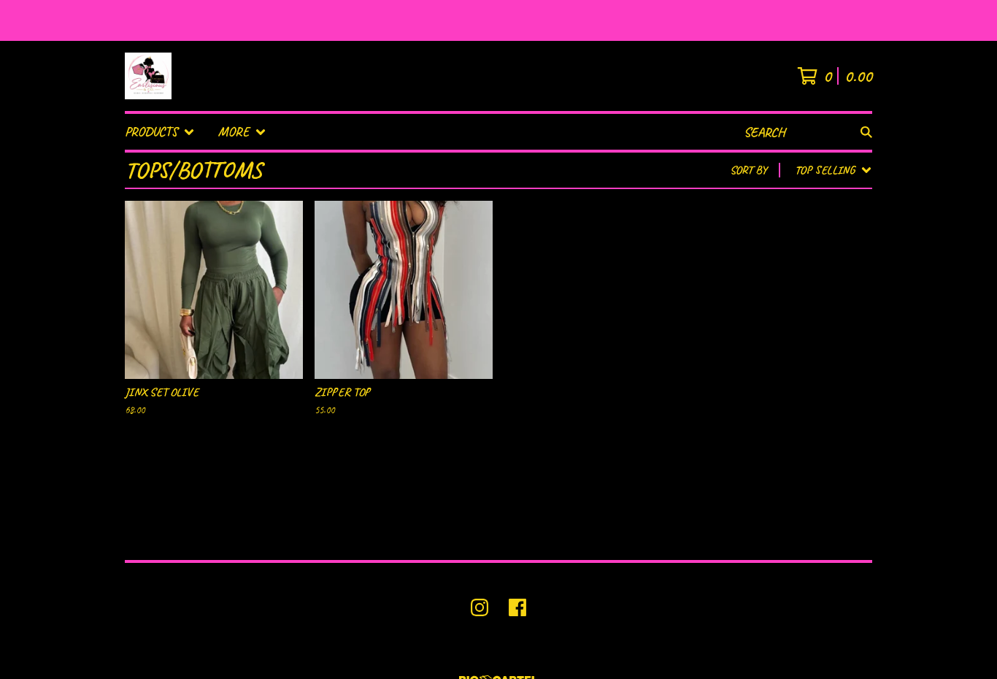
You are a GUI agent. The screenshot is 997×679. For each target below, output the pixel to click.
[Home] (148, 76)
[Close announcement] (978, 21)
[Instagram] (479, 607)
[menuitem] (160, 132)
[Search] (866, 132)
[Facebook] (517, 607)
